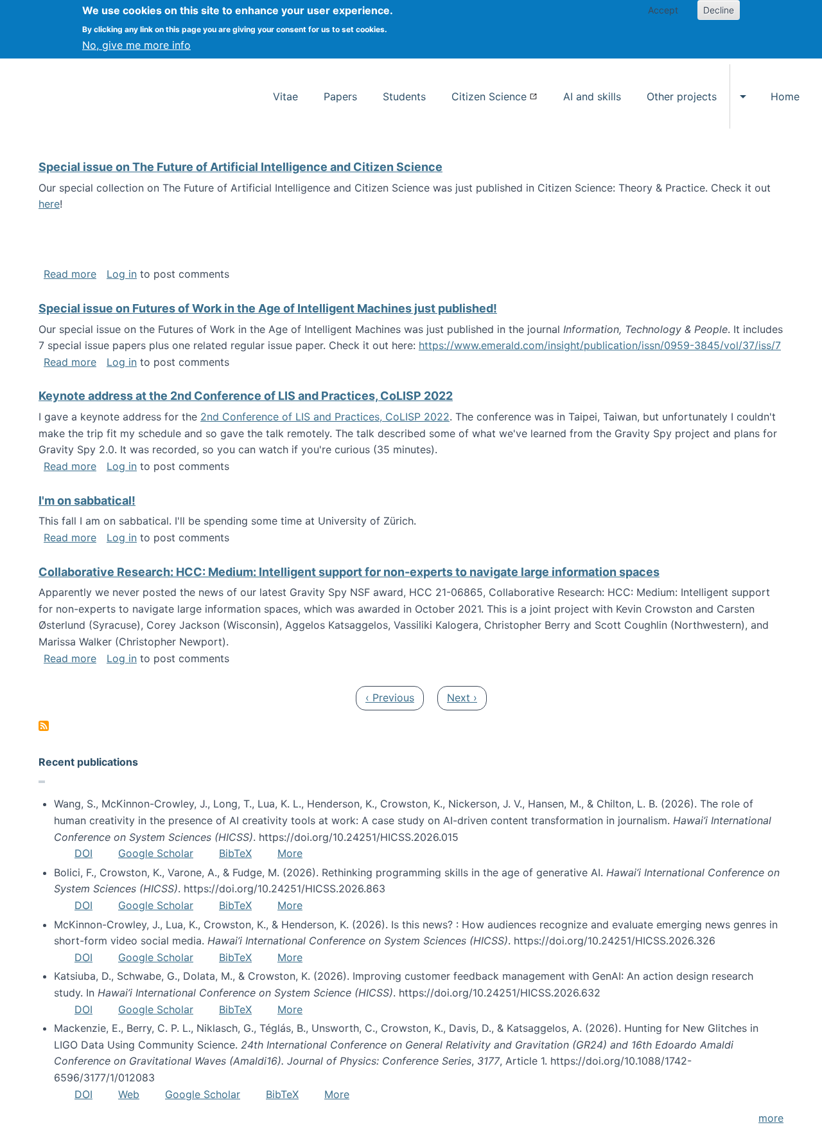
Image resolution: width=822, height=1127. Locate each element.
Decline (718, 10)
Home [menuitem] (785, 96)
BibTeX (235, 853)
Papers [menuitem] (340, 96)
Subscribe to (44, 726)
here (49, 203)
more (770, 1118)
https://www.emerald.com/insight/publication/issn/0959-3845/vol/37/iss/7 (600, 345)
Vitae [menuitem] (285, 96)
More (289, 853)
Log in (122, 273)
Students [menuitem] (404, 96)
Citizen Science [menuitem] (489, 96)
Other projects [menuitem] (682, 96)
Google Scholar (155, 853)
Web (128, 1094)
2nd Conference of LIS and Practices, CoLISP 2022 (325, 416)
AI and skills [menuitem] (592, 96)
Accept (663, 10)
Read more (70, 273)
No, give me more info (136, 45)
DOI (83, 853)
